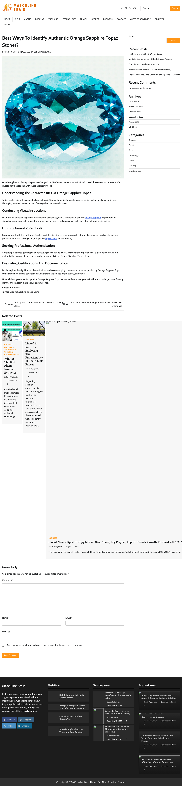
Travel (83, 19)
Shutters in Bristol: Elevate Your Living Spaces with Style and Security (157, 738)
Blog (17, 19)
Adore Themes (118, 782)
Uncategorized (11, 354)
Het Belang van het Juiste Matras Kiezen (145, 54)
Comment (8, 580)
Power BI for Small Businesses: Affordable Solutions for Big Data (157, 761)
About (27, 19)
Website (6, 631)
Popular (39, 19)
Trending (53, 19)
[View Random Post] (176, 22)
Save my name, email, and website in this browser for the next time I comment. (45, 645)
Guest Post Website (140, 19)
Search (132, 36)
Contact (121, 19)
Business (107, 19)
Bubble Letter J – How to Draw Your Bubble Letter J (117, 695)
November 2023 (136, 106)
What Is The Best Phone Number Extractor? (11, 365)
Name (6, 617)
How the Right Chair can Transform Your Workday (150, 69)
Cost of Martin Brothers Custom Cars (144, 64)
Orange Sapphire (93, 217)
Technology (69, 19)
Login (7, 24)
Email (68, 617)
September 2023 (136, 117)
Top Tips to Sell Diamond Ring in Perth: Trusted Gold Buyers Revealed (118, 729)
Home (7, 19)
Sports (95, 19)
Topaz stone (51, 238)
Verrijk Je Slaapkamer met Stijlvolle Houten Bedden (150, 59)
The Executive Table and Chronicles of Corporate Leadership (154, 74)
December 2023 (135, 101)
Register (159, 19)
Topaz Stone (33, 291)
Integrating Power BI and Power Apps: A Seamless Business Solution (158, 696)
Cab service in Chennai (152, 716)
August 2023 (134, 122)
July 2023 (133, 127)
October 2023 (135, 111)
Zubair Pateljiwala (42, 51)
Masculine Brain (81, 782)
